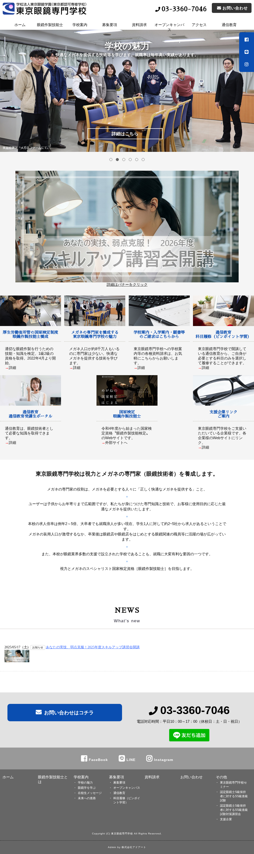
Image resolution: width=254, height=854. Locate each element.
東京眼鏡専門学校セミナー (233, 784)
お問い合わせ (191, 777)
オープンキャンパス (169, 27)
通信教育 (119, 793)
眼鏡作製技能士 (50, 25)
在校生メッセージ (90, 793)
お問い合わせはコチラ (69, 712)
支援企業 (226, 819)
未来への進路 (87, 798)
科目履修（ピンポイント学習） (126, 800)
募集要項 (116, 777)
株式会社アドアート (134, 847)
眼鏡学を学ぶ (87, 787)
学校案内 (81, 777)
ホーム (20, 25)
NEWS (127, 610)
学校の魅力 (85, 782)
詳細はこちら (125, 133)
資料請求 (139, 25)
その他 (221, 777)
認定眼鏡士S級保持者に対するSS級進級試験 (234, 796)
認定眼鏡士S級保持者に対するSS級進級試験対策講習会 (234, 810)
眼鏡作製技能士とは (53, 779)
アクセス (199, 25)
